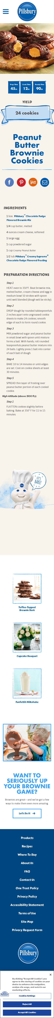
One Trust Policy (27, 888)
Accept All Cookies (27, 1012)
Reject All (27, 1004)
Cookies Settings (27, 995)
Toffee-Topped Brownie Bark (27, 609)
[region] (27, 994)
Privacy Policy (27, 896)
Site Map (27, 922)
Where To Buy (27, 854)
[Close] (50, 974)
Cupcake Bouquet (27, 656)
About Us (27, 863)
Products (27, 838)
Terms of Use (27, 913)
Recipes (27, 846)
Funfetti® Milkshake (27, 702)
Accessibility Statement (27, 905)
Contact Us (27, 880)
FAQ (27, 871)
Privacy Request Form (27, 930)
